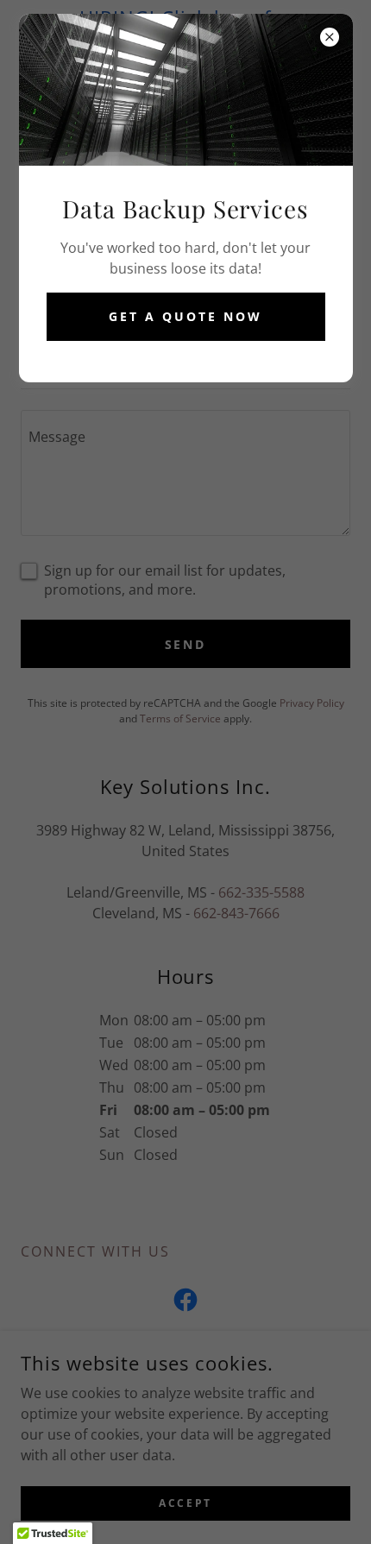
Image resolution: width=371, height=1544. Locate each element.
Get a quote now (185, 316)
